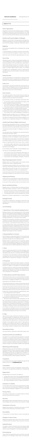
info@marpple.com (17, 362)
